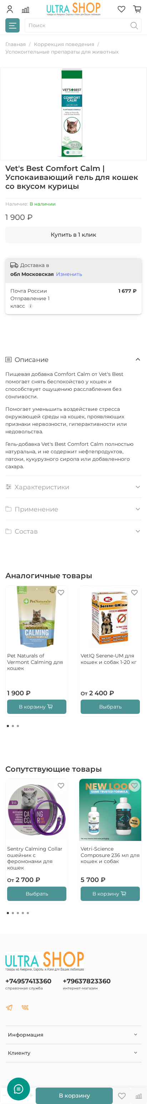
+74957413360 (28, 981)
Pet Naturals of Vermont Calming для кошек (35, 661)
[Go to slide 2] (73, 152)
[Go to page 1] (8, 726)
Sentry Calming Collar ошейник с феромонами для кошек (34, 858)
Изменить (69, 274)
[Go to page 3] (18, 726)
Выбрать (110, 707)
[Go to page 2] (13, 726)
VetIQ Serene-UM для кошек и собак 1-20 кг (109, 658)
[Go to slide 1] (67, 152)
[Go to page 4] (23, 913)
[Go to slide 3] (79, 152)
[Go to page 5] (28, 913)
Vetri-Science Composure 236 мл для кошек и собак (110, 855)
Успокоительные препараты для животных (61, 52)
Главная (15, 44)
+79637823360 (87, 981)
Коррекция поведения (64, 44)
